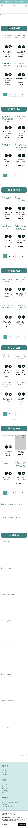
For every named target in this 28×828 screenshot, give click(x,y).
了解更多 (20, 821)
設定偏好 (4, 824)
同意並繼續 (22, 824)
